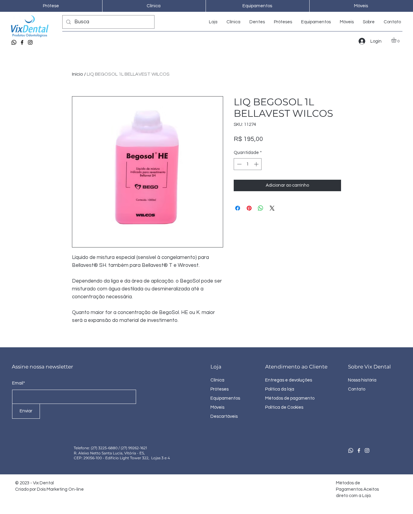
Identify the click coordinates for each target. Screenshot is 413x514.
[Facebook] (22, 42)
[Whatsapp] (14, 42)
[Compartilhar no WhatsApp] (260, 208)
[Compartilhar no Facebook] (237, 208)
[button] (396, 40)
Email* (18, 383)
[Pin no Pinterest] (249, 208)
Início (77, 74)
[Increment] (257, 164)
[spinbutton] (248, 164)
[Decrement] (239, 164)
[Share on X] (272, 208)
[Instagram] (30, 42)
